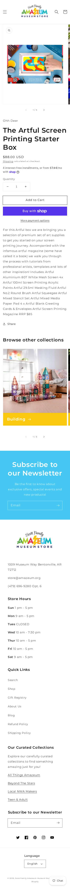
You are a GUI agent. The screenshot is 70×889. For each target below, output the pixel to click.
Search (13, 680)
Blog (11, 715)
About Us (14, 706)
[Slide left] (26, 110)
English (32, 863)
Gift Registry (17, 697)
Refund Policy (18, 724)
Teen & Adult (18, 799)
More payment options (35, 220)
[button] (5, 12)
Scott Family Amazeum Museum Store (33, 878)
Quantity (9, 178)
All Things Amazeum (24, 775)
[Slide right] (43, 110)
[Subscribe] (58, 505)
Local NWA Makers (22, 791)
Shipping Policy (19, 733)
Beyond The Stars (21, 783)
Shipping (8, 161)
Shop (11, 689)
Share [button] (11, 324)
